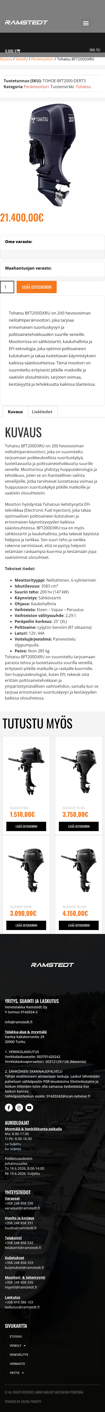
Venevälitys (19, 1355)
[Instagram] (19, 1107)
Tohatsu (83, 86)
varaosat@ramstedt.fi (22, 1208)
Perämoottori (42, 58)
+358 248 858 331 (19, 1222)
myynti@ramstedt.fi (21, 1287)
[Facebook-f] (9, 1107)
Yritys (15, 1373)
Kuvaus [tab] (15, 411)
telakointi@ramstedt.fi (23, 1247)
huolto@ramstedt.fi (20, 1228)
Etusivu (6, 58)
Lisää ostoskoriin (36, 287)
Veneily (22, 58)
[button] (86, 23)
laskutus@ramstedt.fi (22, 1307)
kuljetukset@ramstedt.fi (24, 1267)
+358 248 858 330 (19, 1203)
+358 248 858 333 (19, 1262)
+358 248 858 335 (19, 1282)
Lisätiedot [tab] (42, 411)
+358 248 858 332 (19, 1242)
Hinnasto (17, 1364)
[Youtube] (29, 1107)
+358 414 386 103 (19, 1302)
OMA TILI (95, 49)
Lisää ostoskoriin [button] (26, 826)
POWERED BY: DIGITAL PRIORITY (23, 1401)
